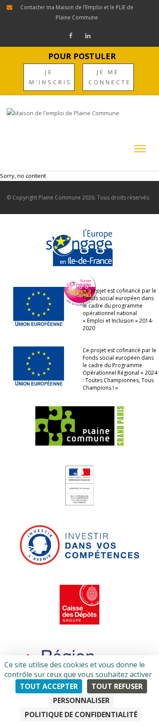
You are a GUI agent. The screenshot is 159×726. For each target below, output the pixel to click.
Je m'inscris (50, 77)
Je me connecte (109, 77)
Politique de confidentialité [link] (81, 714)
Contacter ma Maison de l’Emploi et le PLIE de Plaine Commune (76, 12)
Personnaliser (81, 700)
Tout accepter (49, 686)
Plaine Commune (59, 197)
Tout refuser (117, 686)
